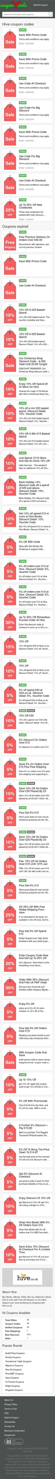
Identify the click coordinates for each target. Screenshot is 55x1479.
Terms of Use (10, 1408)
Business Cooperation (14, 1430)
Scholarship (9, 1421)
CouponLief (9, 1435)
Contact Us (9, 1426)
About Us (8, 1399)
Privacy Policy (10, 1404)
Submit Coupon (40, 4)
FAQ (6, 1413)
